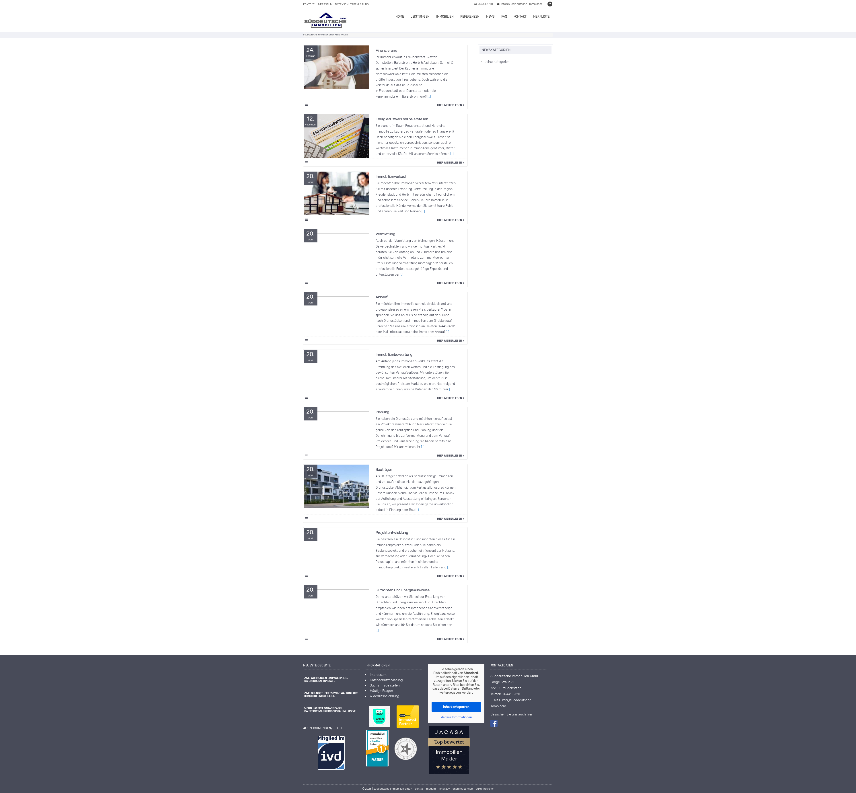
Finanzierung (386, 50)
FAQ (504, 16)
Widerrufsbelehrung (384, 696)
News (490, 16)
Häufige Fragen (381, 691)
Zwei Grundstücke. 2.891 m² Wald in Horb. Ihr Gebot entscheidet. (331, 695)
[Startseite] (325, 20)
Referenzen (469, 16)
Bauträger (384, 469)
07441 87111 (485, 4)
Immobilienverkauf (391, 176)
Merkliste (541, 16)
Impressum (324, 4)
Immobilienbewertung (394, 354)
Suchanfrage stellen (385, 685)
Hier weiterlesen (450, 105)
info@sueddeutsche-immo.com (521, 4)
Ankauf (381, 297)
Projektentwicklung (392, 532)
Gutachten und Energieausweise (403, 590)
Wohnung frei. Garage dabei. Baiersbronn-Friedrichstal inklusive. (330, 710)
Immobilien (445, 16)
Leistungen (420, 16)
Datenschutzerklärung (352, 4)
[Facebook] (550, 4)
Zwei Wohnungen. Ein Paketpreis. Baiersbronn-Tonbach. (326, 679)
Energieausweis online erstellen (402, 119)
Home (399, 16)
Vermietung (385, 234)
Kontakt (309, 4)
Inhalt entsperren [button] (456, 707)
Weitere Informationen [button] (456, 717)
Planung (382, 412)
